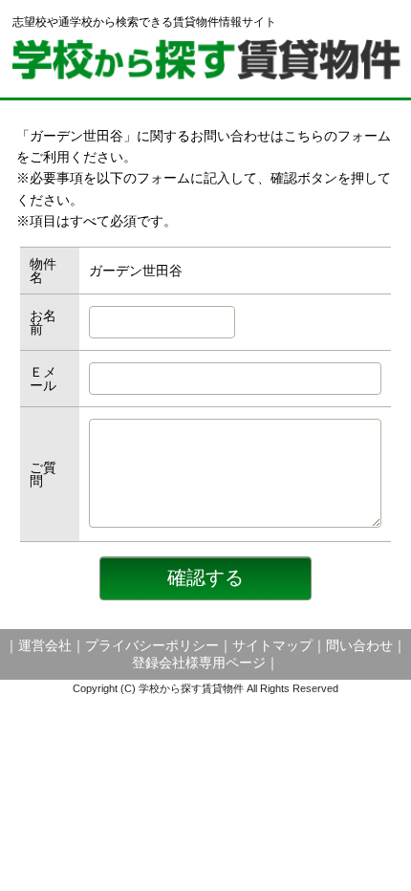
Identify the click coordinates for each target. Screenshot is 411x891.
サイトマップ (272, 645)
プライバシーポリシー (152, 645)
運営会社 (45, 645)
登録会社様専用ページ (199, 662)
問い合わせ (359, 645)
